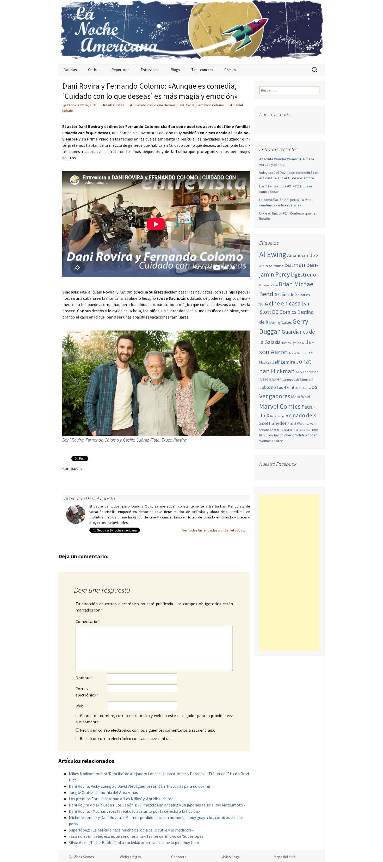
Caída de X (288, 294)
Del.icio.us (169, 477)
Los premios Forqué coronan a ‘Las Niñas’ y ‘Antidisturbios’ (121, 798)
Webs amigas (130, 856)
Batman (294, 265)
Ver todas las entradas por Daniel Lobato (216, 530)
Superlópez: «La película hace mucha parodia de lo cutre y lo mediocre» (131, 830)
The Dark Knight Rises (292, 430)
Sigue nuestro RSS (314, 124)
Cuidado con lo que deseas (154, 105)
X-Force (277, 440)
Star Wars (310, 424)
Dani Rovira (186, 105)
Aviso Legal (231, 856)
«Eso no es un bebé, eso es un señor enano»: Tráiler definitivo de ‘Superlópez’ (137, 836)
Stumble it (149, 477)
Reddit (139, 477)
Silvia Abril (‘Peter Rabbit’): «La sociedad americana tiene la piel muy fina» (134, 842)
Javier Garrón (297, 353)
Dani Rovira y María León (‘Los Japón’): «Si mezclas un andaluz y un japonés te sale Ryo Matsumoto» (157, 805)
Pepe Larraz (277, 416)
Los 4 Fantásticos (292, 387)
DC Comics (284, 311)
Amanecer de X (303, 255)
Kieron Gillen (270, 379)
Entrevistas (150, 69)
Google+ (88, 477)
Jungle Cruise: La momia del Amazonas (103, 792)
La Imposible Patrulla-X (297, 379)
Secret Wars (295, 423)
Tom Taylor (274, 435)
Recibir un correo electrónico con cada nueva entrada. (127, 738)
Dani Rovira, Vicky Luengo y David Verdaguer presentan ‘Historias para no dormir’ (140, 786)
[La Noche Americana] (191, 32)
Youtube (284, 124)
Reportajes (120, 69)
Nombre (84, 677)
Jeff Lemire (283, 362)
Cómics (230, 69)
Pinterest (98, 477)
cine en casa (285, 303)
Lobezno (267, 387)
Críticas (94, 69)
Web (79, 705)
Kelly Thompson (306, 372)
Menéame (118, 477)
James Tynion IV (293, 343)
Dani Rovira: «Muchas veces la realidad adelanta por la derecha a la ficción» (134, 811)
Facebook (67, 477)
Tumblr (108, 477)
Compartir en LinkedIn (128, 477)
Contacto (179, 856)
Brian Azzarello (268, 285)
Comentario (88, 621)
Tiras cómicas (202, 69)
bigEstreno (303, 274)
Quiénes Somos (81, 856)
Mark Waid (300, 397)
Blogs (175, 69)
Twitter (78, 477)
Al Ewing (272, 254)
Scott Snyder (273, 423)
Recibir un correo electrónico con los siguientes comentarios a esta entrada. (147, 730)
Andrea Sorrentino (271, 266)
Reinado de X (300, 415)
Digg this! (159, 477)
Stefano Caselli (269, 430)
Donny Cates (280, 322)
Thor (308, 430)
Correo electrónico (87, 692)
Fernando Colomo (210, 105)
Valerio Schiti (294, 435)
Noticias (70, 69)
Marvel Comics (280, 406)
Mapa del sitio (285, 856)
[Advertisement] (289, 572)
